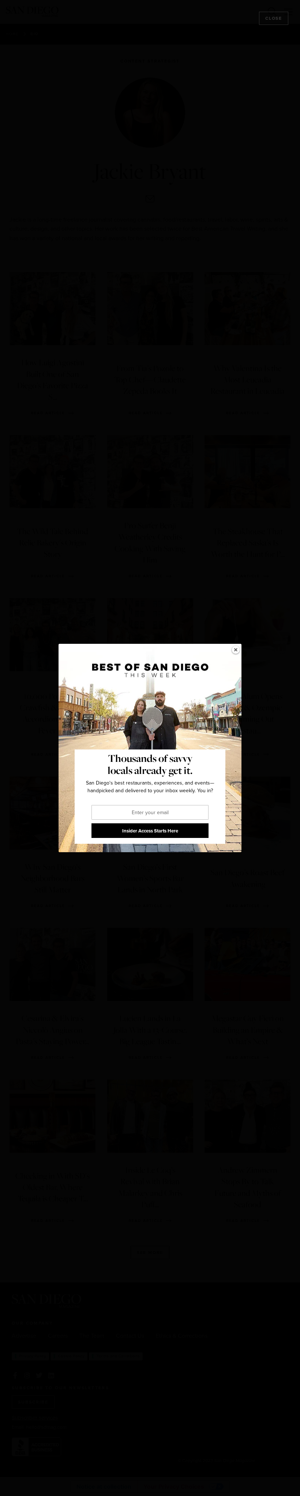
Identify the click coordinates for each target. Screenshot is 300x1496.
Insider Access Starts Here (150, 830)
